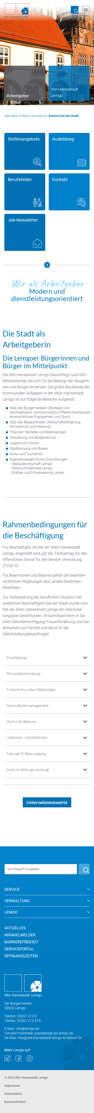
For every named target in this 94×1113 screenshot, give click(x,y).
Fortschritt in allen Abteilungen (31, 689)
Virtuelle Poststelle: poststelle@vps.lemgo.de (38, 1033)
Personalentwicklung (23, 673)
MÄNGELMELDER (19, 935)
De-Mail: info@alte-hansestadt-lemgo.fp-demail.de (43, 1038)
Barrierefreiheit (15, 1102)
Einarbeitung (17, 657)
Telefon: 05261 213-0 (20, 1016)
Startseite (10, 116)
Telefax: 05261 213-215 (22, 1021)
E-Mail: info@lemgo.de (21, 1029)
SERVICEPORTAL (19, 949)
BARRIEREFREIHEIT (21, 942)
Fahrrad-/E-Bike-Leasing (26, 754)
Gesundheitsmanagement (27, 705)
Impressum (12, 1085)
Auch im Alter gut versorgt (28, 770)
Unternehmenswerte (47, 802)
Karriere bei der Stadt (64, 116)
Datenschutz (13, 1093)
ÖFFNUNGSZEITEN (21, 956)
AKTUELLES (15, 928)
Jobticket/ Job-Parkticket (27, 737)
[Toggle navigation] (86, 10)
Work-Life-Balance (21, 721)
